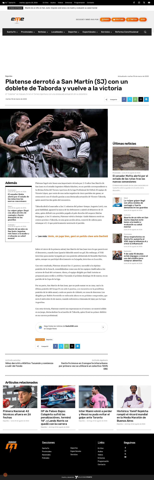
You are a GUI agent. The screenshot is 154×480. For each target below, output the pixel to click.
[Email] (140, 99)
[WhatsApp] (135, 99)
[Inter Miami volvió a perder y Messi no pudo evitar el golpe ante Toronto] (96, 396)
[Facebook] (134, 2)
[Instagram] (139, 2)
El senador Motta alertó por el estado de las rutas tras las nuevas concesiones (18, 197)
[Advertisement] (77, 56)
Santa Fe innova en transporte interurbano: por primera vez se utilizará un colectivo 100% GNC (83, 366)
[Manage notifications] (5, 475)
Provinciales (12, 190)
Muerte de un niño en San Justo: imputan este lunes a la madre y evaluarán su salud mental (18, 234)
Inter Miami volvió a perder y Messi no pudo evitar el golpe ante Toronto (95, 414)
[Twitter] (144, 2)
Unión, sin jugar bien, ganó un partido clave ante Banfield (78, 236)
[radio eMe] (21, 447)
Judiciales (11, 225)
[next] (145, 7)
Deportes (8, 76)
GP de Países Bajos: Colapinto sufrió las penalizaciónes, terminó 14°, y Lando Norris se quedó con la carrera (56, 418)
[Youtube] (149, 2)
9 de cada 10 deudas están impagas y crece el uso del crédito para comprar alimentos (136, 257)
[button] (145, 31)
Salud (10, 206)
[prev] (141, 7)
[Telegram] (146, 99)
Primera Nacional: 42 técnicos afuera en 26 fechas (17, 414)
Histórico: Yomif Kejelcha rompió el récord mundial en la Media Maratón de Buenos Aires (132, 416)
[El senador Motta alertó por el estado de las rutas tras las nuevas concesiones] (131, 158)
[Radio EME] (17, 19)
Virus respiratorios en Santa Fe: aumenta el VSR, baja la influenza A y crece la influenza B (61, 8)
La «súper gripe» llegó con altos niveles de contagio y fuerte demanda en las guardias (18, 215)
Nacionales (127, 251)
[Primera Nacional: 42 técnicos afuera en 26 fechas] (20, 396)
